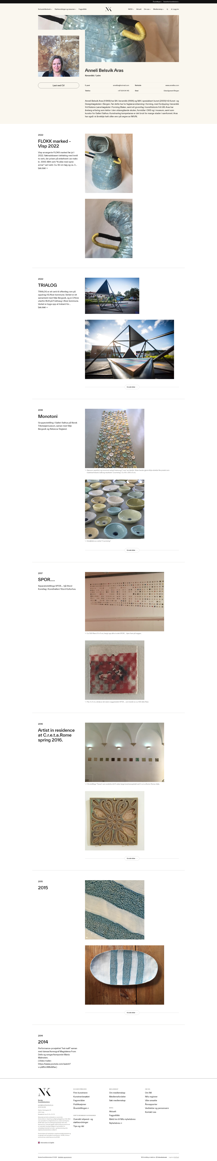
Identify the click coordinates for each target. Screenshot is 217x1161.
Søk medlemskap (117, 1100)
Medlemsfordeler (117, 1096)
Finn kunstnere (80, 1093)
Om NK (148, 1093)
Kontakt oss (150, 1112)
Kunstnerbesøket (81, 1096)
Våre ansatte (151, 1100)
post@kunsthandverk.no (45, 1105)
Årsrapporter (151, 1104)
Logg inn (176, 9)
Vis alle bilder (131, 387)
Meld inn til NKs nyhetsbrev (122, 1119)
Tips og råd (78, 1126)
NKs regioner (151, 1096)
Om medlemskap (117, 1093)
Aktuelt (138, 9)
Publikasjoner (79, 1104)
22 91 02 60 (42, 1107)
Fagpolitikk (83, 9)
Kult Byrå (176, 1157)
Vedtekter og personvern (157, 1108)
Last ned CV (59, 85)
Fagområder (79, 1100)
